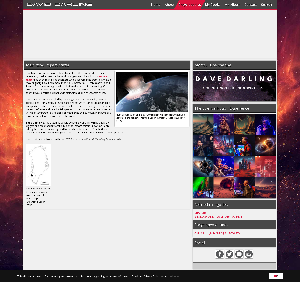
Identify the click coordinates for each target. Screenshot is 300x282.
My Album (232, 4)
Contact (250, 4)
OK (276, 276)
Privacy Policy (151, 276)
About (169, 4)
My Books (212, 4)
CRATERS (200, 213)
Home (156, 4)
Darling (73, 4)
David (39, 4)
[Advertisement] (127, 34)
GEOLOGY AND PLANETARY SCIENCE (218, 217)
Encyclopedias (190, 4)
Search (266, 4)
